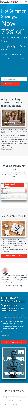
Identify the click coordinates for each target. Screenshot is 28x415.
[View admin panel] (10, 251)
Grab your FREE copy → (14, 342)
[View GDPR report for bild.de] (20, 239)
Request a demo (21, 397)
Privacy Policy (9, 400)
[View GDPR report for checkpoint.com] (25, 243)
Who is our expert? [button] (6, 335)
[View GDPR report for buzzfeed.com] (24, 241)
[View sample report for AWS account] (9, 247)
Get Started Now (7, 84)
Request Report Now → (14, 255)
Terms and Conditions (17, 400)
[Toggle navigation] (26, 1)
